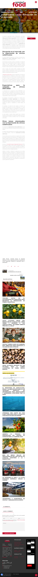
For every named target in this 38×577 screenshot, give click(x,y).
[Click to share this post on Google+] (15, 266)
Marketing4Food (5, 546)
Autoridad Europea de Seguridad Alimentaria (14, 144)
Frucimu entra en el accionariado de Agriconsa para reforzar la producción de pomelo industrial (13, 300)
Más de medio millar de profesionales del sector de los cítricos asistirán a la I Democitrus (13, 457)
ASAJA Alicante (6, 258)
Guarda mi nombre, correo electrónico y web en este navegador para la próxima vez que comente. (13, 516)
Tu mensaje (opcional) (30, 554)
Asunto (28, 549)
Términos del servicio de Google (8, 520)
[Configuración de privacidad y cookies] (2, 575)
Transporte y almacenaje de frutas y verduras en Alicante (13, 499)
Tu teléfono (32, 545)
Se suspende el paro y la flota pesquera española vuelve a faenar (13, 479)
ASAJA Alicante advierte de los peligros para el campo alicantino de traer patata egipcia (13, 367)
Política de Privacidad (18, 542)
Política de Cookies (17, 543)
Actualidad (23, 20)
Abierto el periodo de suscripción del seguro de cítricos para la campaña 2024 (13, 435)
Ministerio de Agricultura (7, 74)
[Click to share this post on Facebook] (8, 266)
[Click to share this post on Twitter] (12, 266)
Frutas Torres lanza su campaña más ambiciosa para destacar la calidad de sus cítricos (13, 346)
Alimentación (29, 20)
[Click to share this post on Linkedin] (19, 266)
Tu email (32, 540)
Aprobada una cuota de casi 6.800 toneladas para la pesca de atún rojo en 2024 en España (13, 414)
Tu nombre (28, 541)
